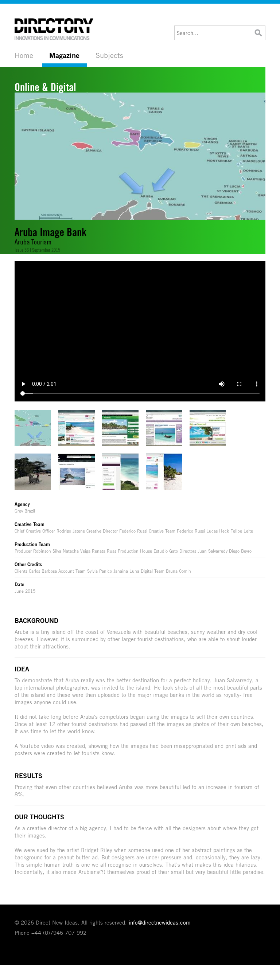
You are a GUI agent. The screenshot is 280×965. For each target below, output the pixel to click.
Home (24, 55)
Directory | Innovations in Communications (55, 29)
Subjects (109, 55)
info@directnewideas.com (160, 922)
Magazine (64, 55)
